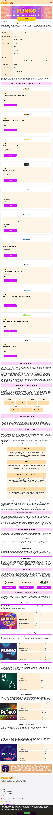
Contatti (4, 795)
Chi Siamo (4, 789)
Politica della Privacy (7, 791)
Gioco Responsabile (7, 793)
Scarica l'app (9, 587)
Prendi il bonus (26, 18)
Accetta (26, 813)
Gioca (10, 104)
